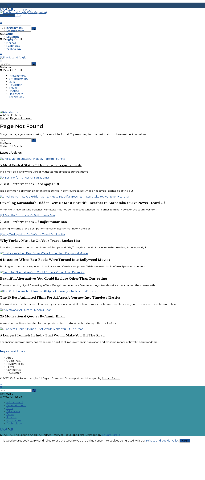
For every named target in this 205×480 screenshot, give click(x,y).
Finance (11, 42)
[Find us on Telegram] (12, 9)
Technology (13, 48)
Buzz (9, 33)
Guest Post (13, 360)
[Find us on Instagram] (3, 9)
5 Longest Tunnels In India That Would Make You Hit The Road (52, 335)
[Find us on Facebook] (1, 9)
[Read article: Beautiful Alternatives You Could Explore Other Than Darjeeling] (102, 272)
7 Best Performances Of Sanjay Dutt (29, 184)
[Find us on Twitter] (8, 9)
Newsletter (13, 372)
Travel (10, 39)
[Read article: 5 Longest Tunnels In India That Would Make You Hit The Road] (102, 329)
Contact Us (13, 369)
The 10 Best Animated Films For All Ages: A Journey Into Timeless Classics (60, 297)
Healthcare (13, 45)
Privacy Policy (15, 363)
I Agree (185, 440)
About (10, 357)
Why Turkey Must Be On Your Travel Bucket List (40, 241)
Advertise (9, 15)
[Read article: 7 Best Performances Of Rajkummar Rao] (102, 215)
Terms (10, 366)
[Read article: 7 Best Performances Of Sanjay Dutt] (102, 177)
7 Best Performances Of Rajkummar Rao (33, 222)
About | (11, 5)
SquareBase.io (111, 378)
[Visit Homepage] (23, 12)
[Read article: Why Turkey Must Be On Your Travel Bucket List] (102, 234)
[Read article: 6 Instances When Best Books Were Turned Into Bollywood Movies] (102, 253)
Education (12, 36)
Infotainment (14, 27)
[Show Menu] (1, 54)
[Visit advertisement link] (11, 112)
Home (4, 118)
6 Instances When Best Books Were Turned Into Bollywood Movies (55, 260)
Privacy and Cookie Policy (162, 440)
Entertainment (15, 30)
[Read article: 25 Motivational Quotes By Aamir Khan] (102, 310)
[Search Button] (33, 28)
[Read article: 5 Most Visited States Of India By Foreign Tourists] (102, 158)
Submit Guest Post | (19, 10)
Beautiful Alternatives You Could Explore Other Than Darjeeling (53, 278)
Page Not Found (21, 118)
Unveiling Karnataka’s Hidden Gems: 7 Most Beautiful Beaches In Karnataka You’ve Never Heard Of (82, 203)
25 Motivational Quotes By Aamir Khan (32, 316)
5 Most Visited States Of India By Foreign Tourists (41, 165)
